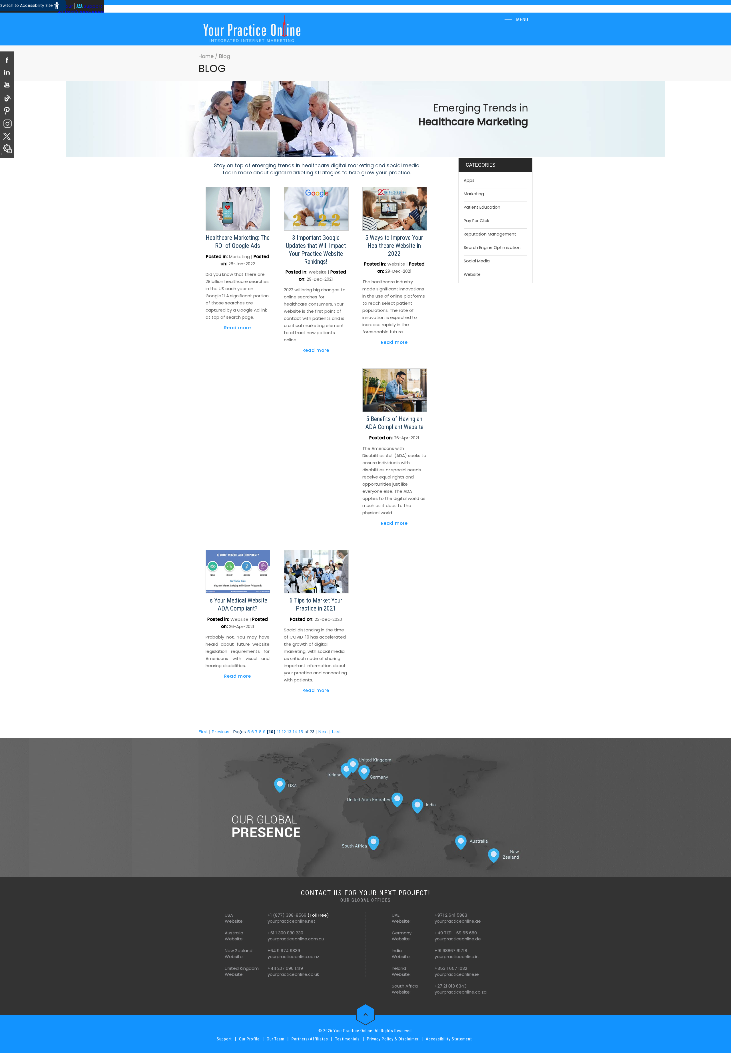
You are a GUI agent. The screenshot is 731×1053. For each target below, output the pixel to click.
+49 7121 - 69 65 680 (456, 933)
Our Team (275, 1039)
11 (278, 731)
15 (301, 731)
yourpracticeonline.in (457, 957)
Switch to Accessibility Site (26, 5)
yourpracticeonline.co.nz (293, 957)
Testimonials (347, 1039)
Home (206, 56)
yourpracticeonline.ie (457, 974)
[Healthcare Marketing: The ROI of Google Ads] (238, 209)
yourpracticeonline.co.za (461, 992)
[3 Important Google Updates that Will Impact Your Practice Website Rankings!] (316, 209)
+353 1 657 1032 (451, 968)
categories (480, 165)
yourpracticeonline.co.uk (293, 974)
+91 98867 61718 (451, 951)
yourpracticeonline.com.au (296, 939)
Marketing (239, 257)
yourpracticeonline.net (292, 921)
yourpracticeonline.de (458, 939)
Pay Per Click (476, 221)
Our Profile (249, 1039)
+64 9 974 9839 (284, 951)
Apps (469, 180)
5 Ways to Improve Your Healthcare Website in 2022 (394, 245)
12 (284, 731)
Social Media (477, 261)
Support (93, 6)
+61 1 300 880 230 (285, 933)
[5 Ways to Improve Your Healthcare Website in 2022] (394, 209)
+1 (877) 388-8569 (287, 915)
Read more (237, 328)
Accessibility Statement (449, 1039)
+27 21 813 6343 (451, 986)
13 (289, 731)
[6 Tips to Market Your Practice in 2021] (316, 571)
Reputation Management (490, 234)
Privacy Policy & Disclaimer (393, 1039)
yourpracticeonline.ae (458, 921)
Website (318, 272)
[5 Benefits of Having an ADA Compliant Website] (394, 390)
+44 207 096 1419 (285, 968)
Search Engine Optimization (492, 247)
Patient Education (482, 207)
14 (295, 731)
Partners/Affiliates (310, 1039)
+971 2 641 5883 (451, 915)
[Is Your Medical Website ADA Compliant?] (238, 571)
